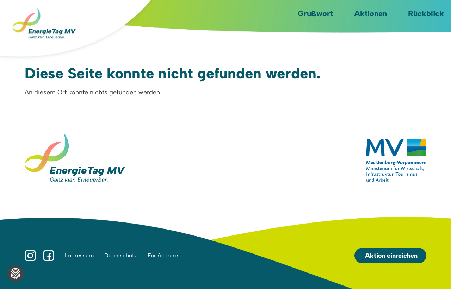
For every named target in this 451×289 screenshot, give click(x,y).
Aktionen (370, 13)
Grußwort (315, 13)
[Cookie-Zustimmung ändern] (15, 273)
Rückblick (426, 13)
